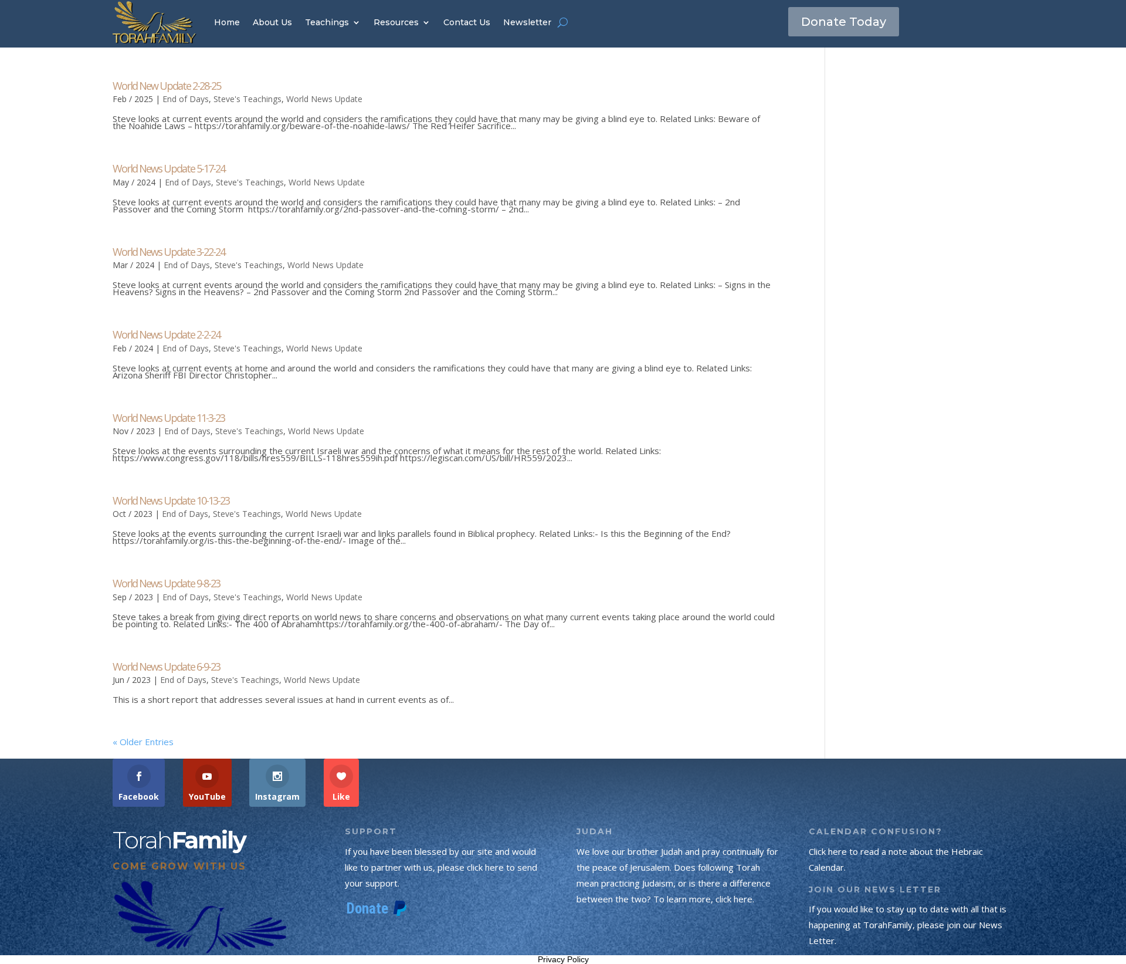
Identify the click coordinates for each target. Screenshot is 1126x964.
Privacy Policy (563, 959)
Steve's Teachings (247, 98)
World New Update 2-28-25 (167, 86)
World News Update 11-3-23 (169, 418)
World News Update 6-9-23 (166, 666)
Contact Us (466, 22)
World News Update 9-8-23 (166, 583)
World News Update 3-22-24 (169, 252)
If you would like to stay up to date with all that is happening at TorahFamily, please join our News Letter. (907, 924)
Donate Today (843, 22)
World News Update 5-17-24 (169, 168)
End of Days (185, 98)
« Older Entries (143, 741)
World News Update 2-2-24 (166, 334)
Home (227, 22)
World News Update (324, 98)
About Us (272, 22)
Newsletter (527, 22)
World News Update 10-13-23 (171, 500)
